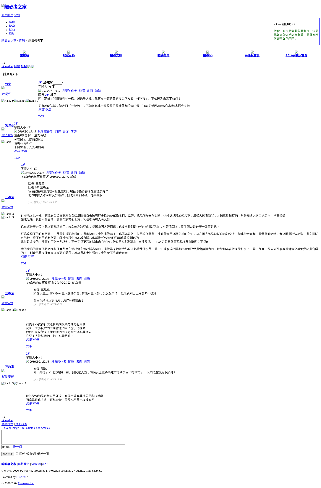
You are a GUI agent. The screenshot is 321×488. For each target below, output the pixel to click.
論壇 (12, 22)
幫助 (12, 29)
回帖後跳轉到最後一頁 (34, 453)
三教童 (9, 197)
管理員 (5, 94)
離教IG (208, 55)
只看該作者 (69, 90)
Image (15, 427)
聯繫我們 (24, 464)
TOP (41, 116)
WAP (45, 464)
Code (37, 427)
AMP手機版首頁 (296, 55)
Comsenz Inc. (26, 483)
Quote (29, 427)
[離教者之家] (14, 6)
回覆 (17, 66)
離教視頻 (163, 55)
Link (22, 427)
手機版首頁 (252, 55)
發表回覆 (8, 454)
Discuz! (21, 477)
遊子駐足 (7, 135)
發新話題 (21, 424)
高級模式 (7, 424)
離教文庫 (116, 55)
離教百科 (69, 55)
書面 (90, 90)
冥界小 (9, 125)
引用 (48, 109)
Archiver (36, 464)
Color (7, 427)
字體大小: (45, 86)
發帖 (24, 66)
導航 (12, 33)
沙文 (8, 84)
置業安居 (7, 207)
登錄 (17, 15)
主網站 (24, 55)
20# (47, 94)
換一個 (17, 446)
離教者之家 (8, 40)
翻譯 (82, 90)
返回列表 (7, 66)
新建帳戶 (7, 15)
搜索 (12, 26)
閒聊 (22, 40)
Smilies (45, 427)
